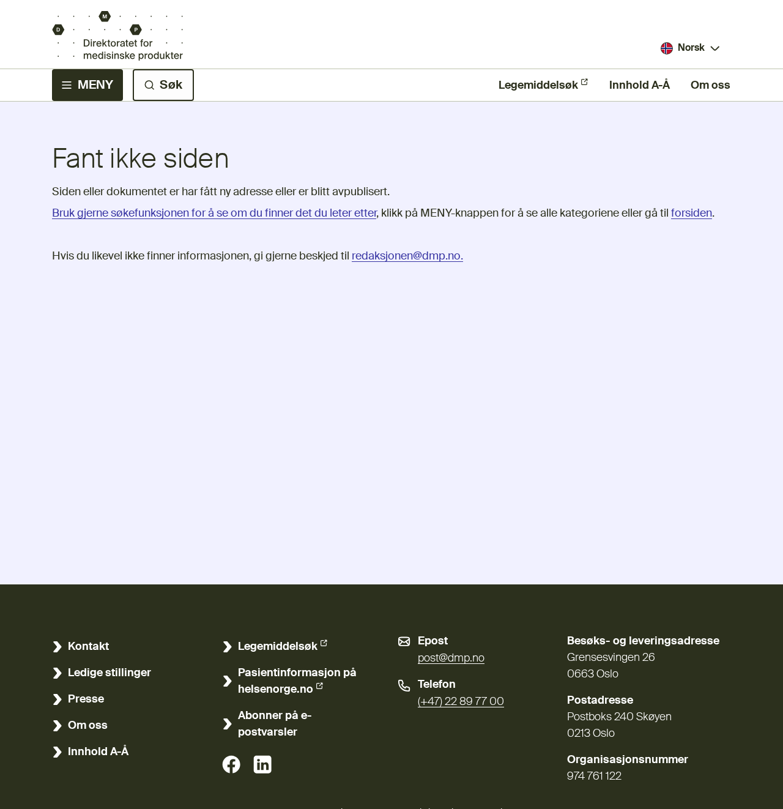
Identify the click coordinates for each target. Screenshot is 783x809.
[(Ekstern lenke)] (231, 764)
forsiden (691, 213)
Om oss (710, 85)
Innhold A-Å (639, 85)
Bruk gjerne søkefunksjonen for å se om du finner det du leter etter (214, 213)
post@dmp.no (451, 658)
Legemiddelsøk (538, 85)
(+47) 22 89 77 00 (461, 701)
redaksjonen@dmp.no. (407, 256)
